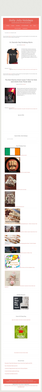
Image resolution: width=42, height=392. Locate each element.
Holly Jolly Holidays (21, 20)
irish (16, 69)
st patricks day (28, 69)
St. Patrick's (9, 68)
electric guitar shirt (15, 108)
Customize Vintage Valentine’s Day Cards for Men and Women (16, 368)
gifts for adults (26, 108)
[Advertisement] (21, 7)
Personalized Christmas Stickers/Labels (21, 352)
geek (18, 108)
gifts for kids (30, 108)
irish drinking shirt (19, 69)
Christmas (9, 107)
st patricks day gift (32, 69)
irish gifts (24, 69)
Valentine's (12, 107)
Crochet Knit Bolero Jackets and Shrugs (12, 371)
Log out (35, 381)
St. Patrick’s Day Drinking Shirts (21, 42)
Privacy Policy (15, 380)
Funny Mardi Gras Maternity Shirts (11, 373)
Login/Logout (31, 380)
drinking (14, 69)
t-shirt (36, 69)
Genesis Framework (27, 381)
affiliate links (10, 36)
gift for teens (21, 108)
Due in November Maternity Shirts (11, 365)
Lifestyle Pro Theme (20, 381)
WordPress (31, 381)
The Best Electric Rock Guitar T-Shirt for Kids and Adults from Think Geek (21, 81)
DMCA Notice (11, 380)
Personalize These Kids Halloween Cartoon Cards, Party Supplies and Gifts (18, 363)
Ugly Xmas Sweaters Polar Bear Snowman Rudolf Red (21, 319)
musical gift (33, 108)
